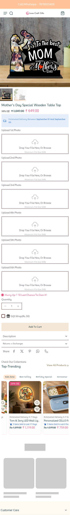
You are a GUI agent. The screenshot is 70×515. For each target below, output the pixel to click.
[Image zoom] (35, 52)
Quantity (6, 299)
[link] (68, 365)
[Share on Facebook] (14, 351)
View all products (56, 365)
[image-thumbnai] (6, 94)
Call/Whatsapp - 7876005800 (35, 4)
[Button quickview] (30, 403)
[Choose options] (30, 409)
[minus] (5, 306)
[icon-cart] (62, 13)
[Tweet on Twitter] (22, 351)
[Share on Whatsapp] (38, 351)
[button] (35, 327)
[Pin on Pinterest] (30, 351)
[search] (11, 13)
